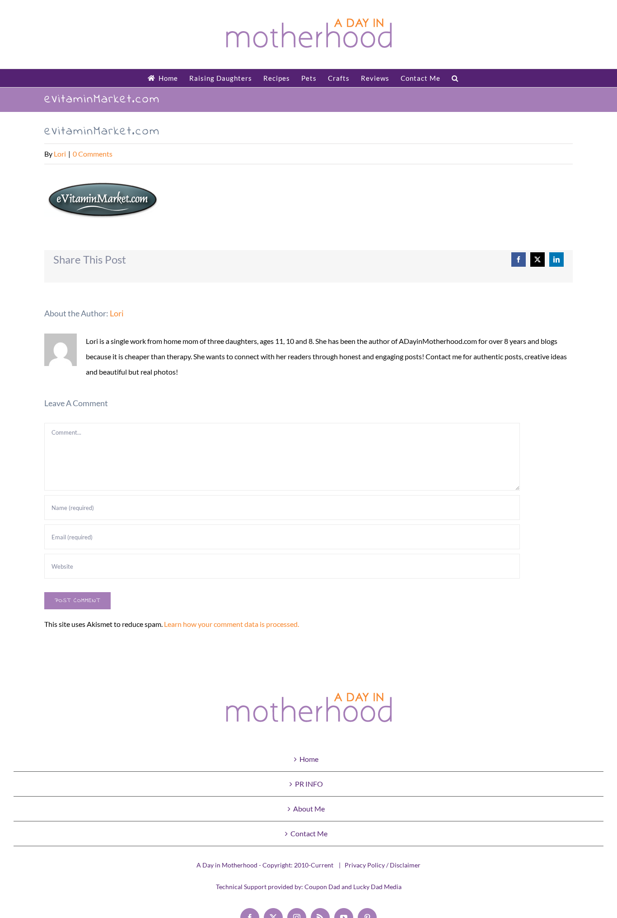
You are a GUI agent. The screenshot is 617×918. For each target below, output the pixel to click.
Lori (60, 153)
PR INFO (309, 783)
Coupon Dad (322, 886)
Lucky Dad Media (377, 886)
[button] (455, 78)
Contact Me (308, 833)
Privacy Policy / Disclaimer (383, 865)
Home (308, 759)
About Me (309, 808)
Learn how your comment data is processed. (231, 624)
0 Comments (92, 153)
